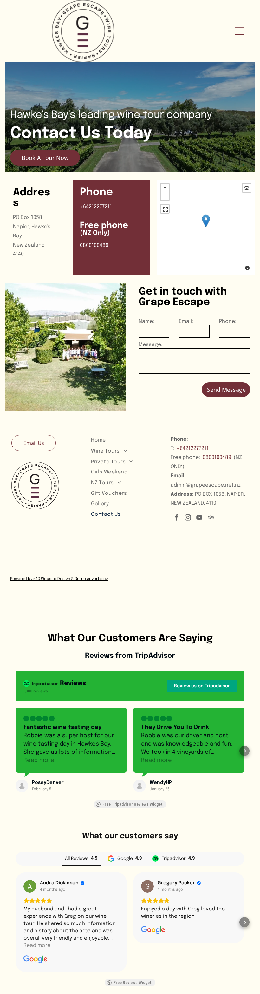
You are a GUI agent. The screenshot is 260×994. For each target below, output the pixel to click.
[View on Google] (29, 886)
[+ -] (206, 227)
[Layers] (247, 188)
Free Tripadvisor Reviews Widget (132, 804)
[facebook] (176, 518)
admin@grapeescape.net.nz (206, 485)
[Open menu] (239, 31)
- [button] (165, 196)
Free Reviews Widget (133, 982)
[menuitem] (128, 440)
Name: (146, 321)
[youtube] (199, 518)
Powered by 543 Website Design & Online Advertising (59, 579)
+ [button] (165, 188)
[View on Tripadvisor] (22, 786)
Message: (150, 344)
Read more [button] (38, 760)
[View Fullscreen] (165, 209)
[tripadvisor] (210, 518)
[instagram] (187, 518)
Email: (186, 321)
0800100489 (217, 457)
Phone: (227, 321)
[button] (15, 751)
